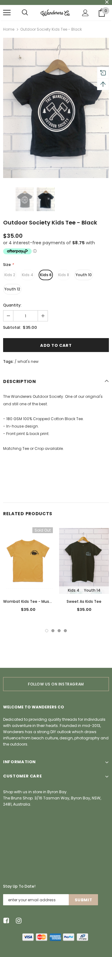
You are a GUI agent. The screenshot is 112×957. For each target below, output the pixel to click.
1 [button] (46, 630)
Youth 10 (84, 274)
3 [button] (59, 630)
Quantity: (12, 305)
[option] (56, 108)
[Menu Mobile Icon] (7, 12)
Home (8, 29)
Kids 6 (46, 274)
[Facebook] (5, 921)
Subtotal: (12, 327)
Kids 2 (9, 274)
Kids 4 (27, 274)
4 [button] (65, 630)
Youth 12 (12, 289)
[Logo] (55, 12)
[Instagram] (17, 921)
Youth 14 (92, 590)
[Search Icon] (25, 13)
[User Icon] (85, 13)
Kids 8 (63, 274)
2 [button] (52, 630)
